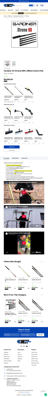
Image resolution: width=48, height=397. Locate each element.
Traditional (6, 352)
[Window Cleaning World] (9, 5)
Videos (19, 360)
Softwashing (6, 358)
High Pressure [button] (33, 10)
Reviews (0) (24, 158)
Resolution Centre (35, 363)
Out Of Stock (12, 150)
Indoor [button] (17, 10)
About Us (20, 354)
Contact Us (20, 356)
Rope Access (7, 356)
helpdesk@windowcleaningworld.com (15, 373)
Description (6, 158)
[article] (10, 278)
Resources (6, 363)
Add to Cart (11, 147)
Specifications (15, 158)
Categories (20, 358)
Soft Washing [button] (24, 10)
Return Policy (34, 356)
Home (19, 352)
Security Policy (34, 360)
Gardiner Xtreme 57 (23, 313)
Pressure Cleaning (7, 360)
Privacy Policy (34, 354)
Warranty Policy (34, 358)
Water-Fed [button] (10, 10)
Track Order (33, 365)
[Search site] (17, 5)
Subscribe (40, 334)
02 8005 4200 (10, 369)
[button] (37, 5)
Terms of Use (34, 352)
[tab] (6, 158)
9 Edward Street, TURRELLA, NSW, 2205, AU (16, 376)
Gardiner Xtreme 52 (36, 279)
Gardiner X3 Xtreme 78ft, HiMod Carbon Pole (10, 314)
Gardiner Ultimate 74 (23, 279)
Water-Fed (6, 354)
